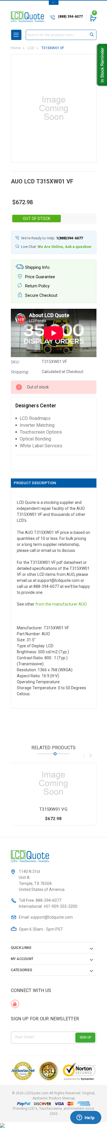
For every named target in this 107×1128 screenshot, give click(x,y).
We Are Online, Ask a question (64, 247)
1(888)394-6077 (69, 238)
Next (91, 755)
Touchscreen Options (41, 432)
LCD (31, 48)
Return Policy (37, 285)
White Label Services (41, 445)
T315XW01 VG (53, 809)
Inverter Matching (37, 425)
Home (16, 48)
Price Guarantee (39, 276)
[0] (93, 18)
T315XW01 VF (52, 48)
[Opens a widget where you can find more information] (85, 1118)
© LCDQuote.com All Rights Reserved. (53, 1095)
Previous (84, 755)
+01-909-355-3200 (60, 906)
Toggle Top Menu (53, 3)
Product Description (35, 483)
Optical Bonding (35, 439)
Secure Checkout (40, 295)
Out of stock (36, 218)
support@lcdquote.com (52, 917)
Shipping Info (37, 267)
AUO (82, 604)
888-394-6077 (48, 900)
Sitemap (68, 1098)
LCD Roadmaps (35, 418)
